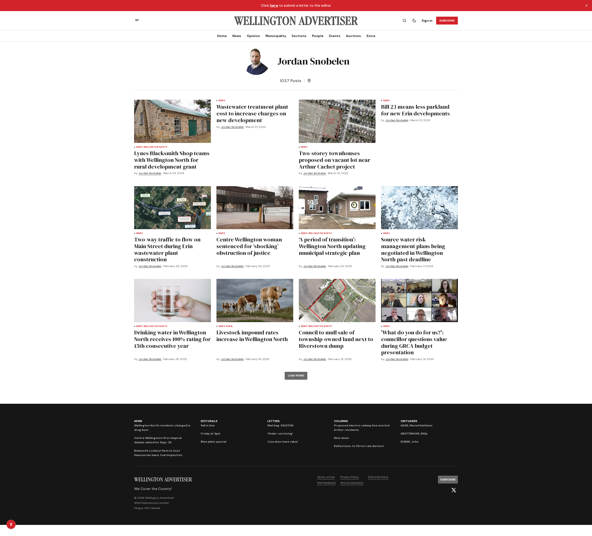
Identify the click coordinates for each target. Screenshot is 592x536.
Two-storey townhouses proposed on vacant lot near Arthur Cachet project (334, 159)
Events (334, 36)
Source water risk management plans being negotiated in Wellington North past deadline (413, 249)
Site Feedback (326, 483)
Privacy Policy (349, 477)
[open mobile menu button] (137, 20)
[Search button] (404, 20)
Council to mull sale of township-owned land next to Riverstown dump (336, 339)
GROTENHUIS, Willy (414, 433)
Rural (229, 326)
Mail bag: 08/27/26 (280, 425)
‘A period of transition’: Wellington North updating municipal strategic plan (332, 246)
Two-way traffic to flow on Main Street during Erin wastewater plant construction (167, 249)
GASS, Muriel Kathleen (416, 425)
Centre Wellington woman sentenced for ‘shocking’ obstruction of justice (249, 246)
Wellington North (155, 147)
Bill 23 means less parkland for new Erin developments (415, 110)
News (236, 36)
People (318, 36)
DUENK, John (410, 442)
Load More (296, 375)
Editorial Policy (378, 477)
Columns (341, 421)
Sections (299, 36)
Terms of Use (326, 477)
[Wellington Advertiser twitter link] (454, 490)
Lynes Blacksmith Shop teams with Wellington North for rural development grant (172, 159)
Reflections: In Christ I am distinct (359, 446)
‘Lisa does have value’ (282, 442)
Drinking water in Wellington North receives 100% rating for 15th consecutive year (172, 339)
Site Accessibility (352, 483)
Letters (273, 421)
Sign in (427, 20)
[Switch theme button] (414, 20)
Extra (371, 36)
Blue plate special (213, 442)
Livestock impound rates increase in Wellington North (252, 336)
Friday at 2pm (210, 433)
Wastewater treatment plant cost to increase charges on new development (252, 113)
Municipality (275, 36)
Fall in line (208, 425)
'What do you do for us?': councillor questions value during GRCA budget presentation (414, 342)
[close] (586, 5)
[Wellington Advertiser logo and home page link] (296, 20)
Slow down (341, 438)
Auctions (353, 36)
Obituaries (409, 421)
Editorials (209, 421)
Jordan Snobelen (150, 173)
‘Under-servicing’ (280, 433)
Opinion (253, 36)
